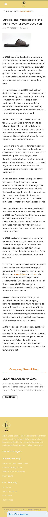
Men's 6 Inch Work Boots (13, 471)
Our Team (7, 495)
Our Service (7, 499)
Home (9, 11)
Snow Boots (7, 476)
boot (34, 274)
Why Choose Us (9, 491)
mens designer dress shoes (15, 463)
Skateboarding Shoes (12, 467)
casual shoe (20, 274)
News (16, 11)
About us (6, 487)
